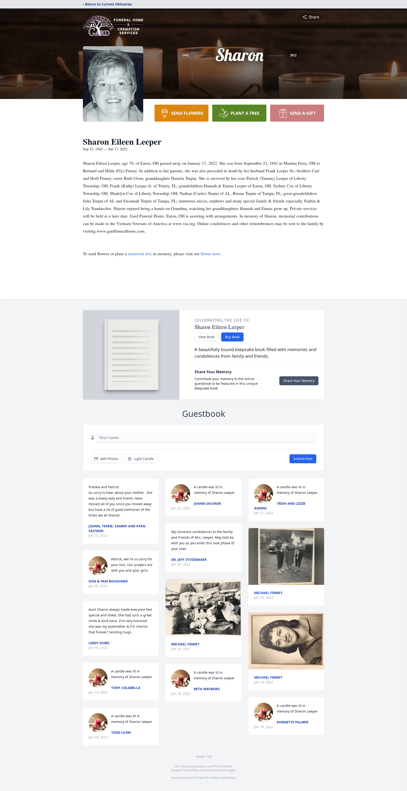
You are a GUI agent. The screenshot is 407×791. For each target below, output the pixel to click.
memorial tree (140, 253)
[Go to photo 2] (205, 633)
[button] (203, 607)
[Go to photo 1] (202, 633)
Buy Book (232, 337)
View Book (206, 337)
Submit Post (302, 458)
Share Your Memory (298, 380)
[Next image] (237, 608)
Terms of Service (216, 770)
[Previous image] (170, 608)
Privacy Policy (190, 770)
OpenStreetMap (208, 778)
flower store (210, 253)
